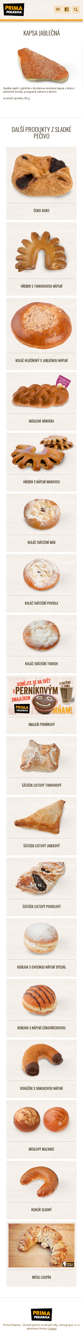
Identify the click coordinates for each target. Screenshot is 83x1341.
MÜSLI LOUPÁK (41, 1277)
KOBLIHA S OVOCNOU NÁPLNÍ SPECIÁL (41, 967)
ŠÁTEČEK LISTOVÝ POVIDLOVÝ (42, 906)
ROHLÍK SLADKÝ (41, 1209)
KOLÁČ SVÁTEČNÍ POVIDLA (41, 603)
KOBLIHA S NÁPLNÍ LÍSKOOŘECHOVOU (41, 1027)
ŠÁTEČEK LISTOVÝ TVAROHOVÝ (41, 785)
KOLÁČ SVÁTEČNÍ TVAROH (41, 663)
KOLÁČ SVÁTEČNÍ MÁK (42, 542)
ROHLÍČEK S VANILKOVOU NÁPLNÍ (41, 1088)
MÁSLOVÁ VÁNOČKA (41, 421)
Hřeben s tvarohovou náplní (41, 286)
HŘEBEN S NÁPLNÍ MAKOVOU (41, 481)
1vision (52, 1328)
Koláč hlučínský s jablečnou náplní (42, 360)
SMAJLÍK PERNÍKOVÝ (41, 724)
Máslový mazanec (41, 1149)
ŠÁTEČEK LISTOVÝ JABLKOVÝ (41, 845)
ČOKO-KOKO (41, 210)
